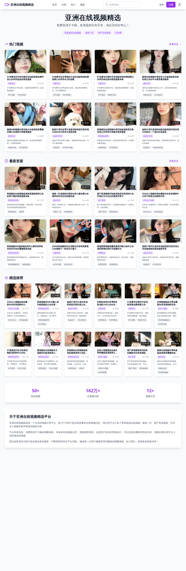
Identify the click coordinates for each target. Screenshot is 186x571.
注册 (171, 4)
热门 (73, 4)
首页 (54, 4)
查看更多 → (175, 44)
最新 (82, 4)
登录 (161, 4)
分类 (64, 4)
